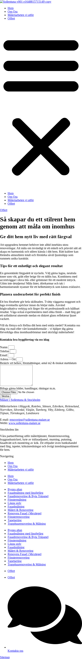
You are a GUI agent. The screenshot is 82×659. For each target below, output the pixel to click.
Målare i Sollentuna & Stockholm (20, 399)
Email (4, 355)
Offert (11, 18)
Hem (11, 8)
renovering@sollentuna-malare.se (30, 419)
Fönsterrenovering (19, 516)
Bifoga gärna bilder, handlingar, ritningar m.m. (28, 388)
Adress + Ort (8, 359)
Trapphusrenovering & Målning (27, 523)
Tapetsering (15, 520)
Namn (4, 347)
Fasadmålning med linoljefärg (25, 492)
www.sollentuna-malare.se (24, 423)
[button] (41, 106)
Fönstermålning (17, 499)
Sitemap (5, 657)
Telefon (5, 351)
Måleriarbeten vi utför (21, 15)
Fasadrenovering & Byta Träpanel (28, 496)
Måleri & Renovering (20, 510)
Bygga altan (15, 489)
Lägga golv (14, 503)
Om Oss (13, 11)
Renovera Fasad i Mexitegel (24, 513)
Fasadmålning (16, 506)
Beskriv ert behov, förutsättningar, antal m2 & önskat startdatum (38, 363)
